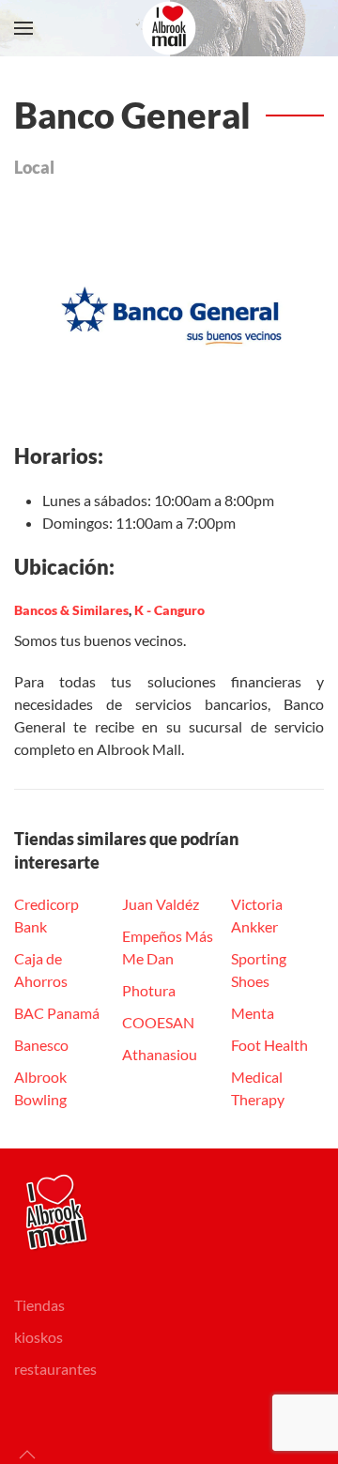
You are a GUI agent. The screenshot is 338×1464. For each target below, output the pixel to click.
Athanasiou (159, 1054)
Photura (149, 990)
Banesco (41, 1045)
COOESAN (158, 1022)
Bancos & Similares (71, 610)
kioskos (38, 1337)
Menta (252, 1013)
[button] (23, 28)
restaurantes (55, 1369)
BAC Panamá (57, 1013)
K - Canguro (169, 610)
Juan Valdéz (160, 904)
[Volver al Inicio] (169, 28)
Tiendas (39, 1305)
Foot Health (269, 1045)
